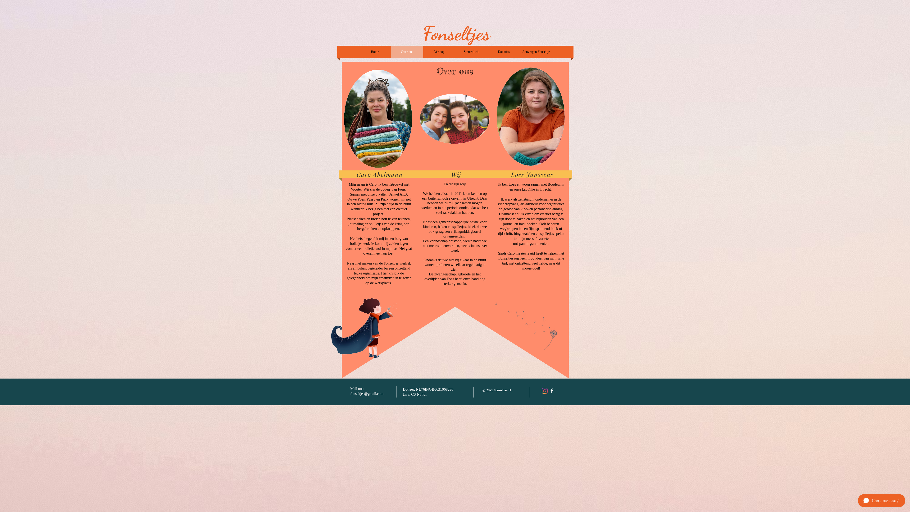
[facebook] (552, 391)
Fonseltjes (456, 33)
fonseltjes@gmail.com (366, 394)
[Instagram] (545, 391)
